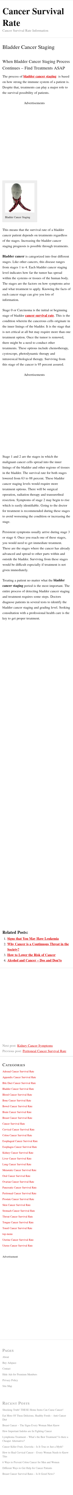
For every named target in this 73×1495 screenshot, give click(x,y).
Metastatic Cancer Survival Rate (19, 1170)
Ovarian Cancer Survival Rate (18, 1181)
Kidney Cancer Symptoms (35, 1045)
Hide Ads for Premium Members (19, 1374)
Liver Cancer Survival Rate (16, 1158)
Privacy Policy (10, 1380)
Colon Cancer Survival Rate (17, 1135)
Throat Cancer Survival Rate (17, 1216)
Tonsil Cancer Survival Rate (17, 1228)
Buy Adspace (9, 1362)
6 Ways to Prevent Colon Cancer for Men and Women (30, 1462)
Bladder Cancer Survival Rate (18, 1089)
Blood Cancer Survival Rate (17, 1094)
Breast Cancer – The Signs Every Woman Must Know (31, 1425)
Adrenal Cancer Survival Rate (18, 1071)
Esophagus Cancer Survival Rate (19, 1147)
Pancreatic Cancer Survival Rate (19, 1187)
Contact (6, 1368)
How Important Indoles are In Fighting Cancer (27, 1431)
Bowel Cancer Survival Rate (17, 1106)
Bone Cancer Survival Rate (16, 1100)
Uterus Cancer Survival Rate (17, 1245)
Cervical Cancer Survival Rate (18, 1129)
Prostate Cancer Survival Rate (18, 1199)
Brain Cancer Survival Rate (16, 1112)
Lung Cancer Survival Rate (16, 1164)
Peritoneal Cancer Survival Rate (44, 1051)
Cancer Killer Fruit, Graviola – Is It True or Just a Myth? (32, 1446)
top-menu (7, 1234)
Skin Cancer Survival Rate (16, 1205)
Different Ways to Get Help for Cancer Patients (27, 1468)
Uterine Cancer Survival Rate (18, 1239)
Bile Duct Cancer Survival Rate (19, 1083)
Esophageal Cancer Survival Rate (20, 1141)
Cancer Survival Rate (13, 1123)
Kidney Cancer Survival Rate (17, 1152)
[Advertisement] (36, 142)
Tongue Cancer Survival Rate (18, 1222)
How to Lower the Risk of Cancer (31, 954)
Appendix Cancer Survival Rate (19, 1077)
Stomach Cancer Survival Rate (18, 1210)
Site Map (7, 1386)
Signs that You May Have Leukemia (33, 938)
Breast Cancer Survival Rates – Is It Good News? (28, 1474)
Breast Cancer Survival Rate (17, 1118)
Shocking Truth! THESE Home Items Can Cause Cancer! (32, 1409)
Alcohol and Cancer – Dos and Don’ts (34, 960)
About (5, 1357)
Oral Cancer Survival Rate (16, 1176)
